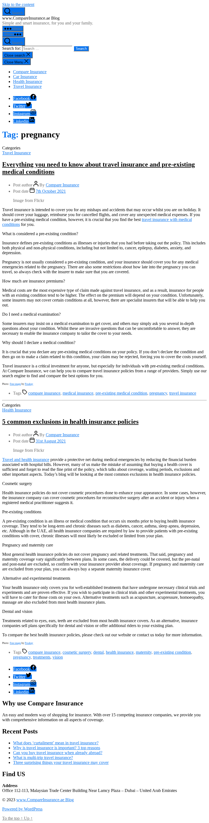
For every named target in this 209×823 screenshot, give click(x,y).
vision (58, 657)
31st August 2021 (51, 441)
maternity (144, 652)
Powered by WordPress (22, 809)
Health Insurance (27, 81)
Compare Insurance (30, 71)
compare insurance (44, 393)
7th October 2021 (51, 191)
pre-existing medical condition (121, 393)
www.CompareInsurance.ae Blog (45, 799)
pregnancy (158, 393)
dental (98, 652)
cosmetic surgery (77, 652)
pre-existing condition (172, 652)
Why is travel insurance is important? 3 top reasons (56, 747)
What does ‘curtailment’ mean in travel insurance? (56, 743)
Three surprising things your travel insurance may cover (61, 762)
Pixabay (29, 384)
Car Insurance (25, 76)
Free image (15, 384)
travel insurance (182, 393)
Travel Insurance (27, 86)
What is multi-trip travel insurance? (43, 757)
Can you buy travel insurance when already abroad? (57, 752)
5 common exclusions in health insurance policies (70, 421)
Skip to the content (18, 4)
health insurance (120, 652)
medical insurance (78, 393)
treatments (41, 657)
